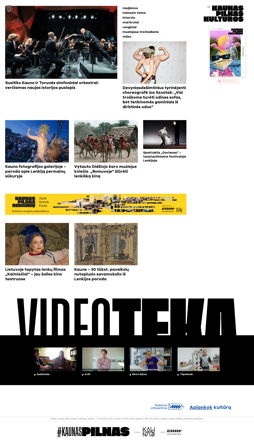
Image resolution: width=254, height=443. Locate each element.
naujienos (130, 8)
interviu (129, 17)
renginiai (130, 27)
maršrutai (131, 22)
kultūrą (210, 407)
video (127, 36)
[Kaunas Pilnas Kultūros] (223, 20)
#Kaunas (93, 432)
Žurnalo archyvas (229, 81)
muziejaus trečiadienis (141, 32)
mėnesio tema (134, 12)
